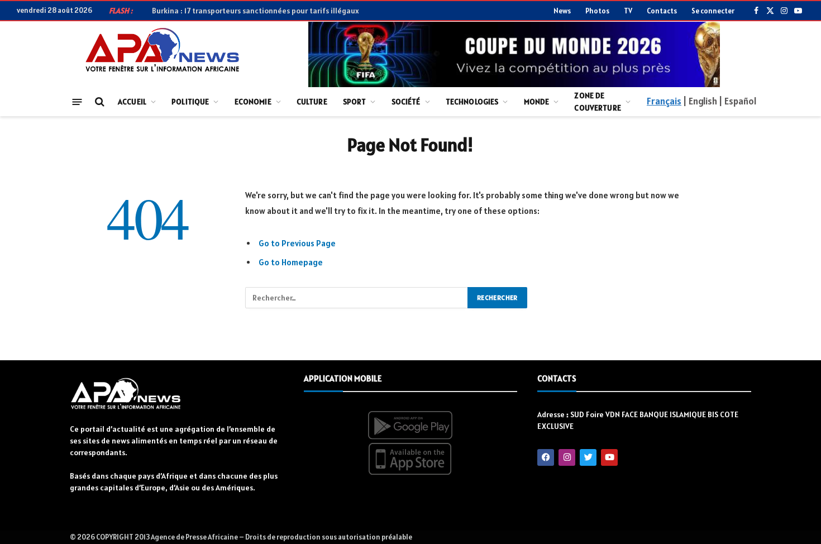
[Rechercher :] (357, 297)
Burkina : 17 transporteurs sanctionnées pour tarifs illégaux (255, 11)
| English (699, 101)
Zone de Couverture (597, 101)
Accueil (132, 102)
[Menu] (77, 101)
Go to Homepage (291, 262)
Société (406, 102)
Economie (253, 102)
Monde (537, 102)
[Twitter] (588, 457)
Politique (190, 102)
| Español (737, 101)
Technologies (472, 102)
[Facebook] (545, 457)
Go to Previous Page (297, 243)
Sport (354, 102)
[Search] (98, 101)
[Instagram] (567, 457)
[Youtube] (609, 457)
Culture (312, 102)
